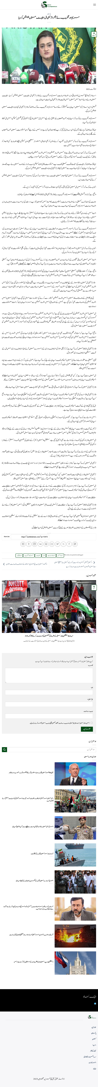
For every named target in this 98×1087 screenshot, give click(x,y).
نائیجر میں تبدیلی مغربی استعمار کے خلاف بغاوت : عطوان (26, 564)
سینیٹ (38, 555)
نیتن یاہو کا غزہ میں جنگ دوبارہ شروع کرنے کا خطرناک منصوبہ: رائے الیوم (31, 772)
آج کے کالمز (93, 1051)
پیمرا (44, 555)
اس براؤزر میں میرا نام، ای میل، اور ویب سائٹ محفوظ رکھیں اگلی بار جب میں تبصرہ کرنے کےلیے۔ (60, 723)
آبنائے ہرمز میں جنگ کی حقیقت (42, 854)
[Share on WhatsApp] (75, 544)
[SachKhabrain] (49, 4)
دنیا (94, 1045)
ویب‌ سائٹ (88, 711)
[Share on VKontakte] (40, 544)
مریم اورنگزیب (28, 555)
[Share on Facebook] (69, 544)
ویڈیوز (94, 1068)
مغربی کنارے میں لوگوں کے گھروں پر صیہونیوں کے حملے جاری (34, 881)
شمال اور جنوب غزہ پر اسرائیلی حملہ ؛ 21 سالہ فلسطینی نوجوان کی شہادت (31, 935)
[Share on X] (63, 544)
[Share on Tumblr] (28, 544)
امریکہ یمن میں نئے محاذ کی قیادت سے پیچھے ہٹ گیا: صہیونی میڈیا (33, 826)
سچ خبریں (82, 95)
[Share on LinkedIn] (34, 544)
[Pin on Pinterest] (46, 544)
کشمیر (94, 1039)
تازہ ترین (94, 1027)
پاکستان (49, 14)
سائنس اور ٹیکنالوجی (90, 1056)
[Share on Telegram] (23, 544)
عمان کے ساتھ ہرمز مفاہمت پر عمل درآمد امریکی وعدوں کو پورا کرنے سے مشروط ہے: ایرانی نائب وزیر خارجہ (28, 907)
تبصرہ (90, 665)
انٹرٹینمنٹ (92, 1062)
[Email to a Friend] (51, 544)
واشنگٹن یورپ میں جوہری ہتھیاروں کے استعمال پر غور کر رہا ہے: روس (33, 962)
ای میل (90, 699)
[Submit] (4, 749)
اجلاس (60, 555)
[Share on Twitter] (57, 544)
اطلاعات (51, 555)
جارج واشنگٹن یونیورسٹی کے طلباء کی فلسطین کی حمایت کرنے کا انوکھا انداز (49, 636)
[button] (94, 5)
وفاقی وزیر (19, 555)
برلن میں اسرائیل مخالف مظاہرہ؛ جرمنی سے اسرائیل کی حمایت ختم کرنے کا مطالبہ (27, 799)
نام (92, 687)
